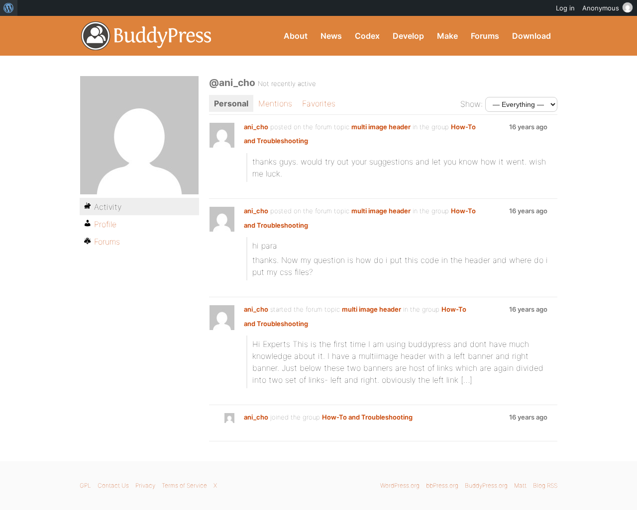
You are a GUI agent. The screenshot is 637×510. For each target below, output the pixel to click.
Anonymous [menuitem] (600, 8)
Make (447, 36)
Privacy (145, 485)
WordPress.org (400, 485)
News (331, 36)
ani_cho (256, 127)
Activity (107, 207)
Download (531, 36)
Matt (520, 485)
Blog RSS (545, 485)
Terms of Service (184, 485)
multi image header (381, 127)
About (296, 36)
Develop (408, 36)
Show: (471, 104)
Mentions (275, 103)
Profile (105, 224)
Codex (367, 36)
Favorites (318, 103)
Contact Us (113, 485)
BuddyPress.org (146, 36)
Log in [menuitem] (565, 8)
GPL (85, 485)
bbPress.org (442, 485)
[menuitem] (8, 8)
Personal (231, 103)
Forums (485, 36)
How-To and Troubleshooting (367, 417)
